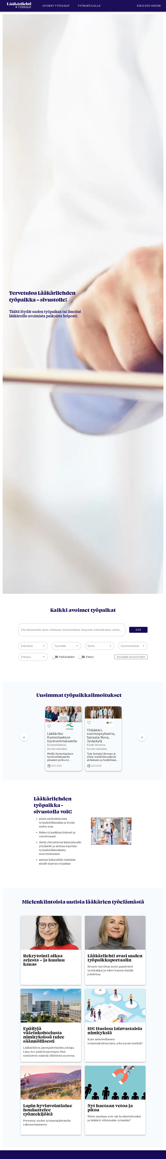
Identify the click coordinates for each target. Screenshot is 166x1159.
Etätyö (90, 656)
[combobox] (71, 629)
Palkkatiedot (67, 656)
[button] (44, 646)
